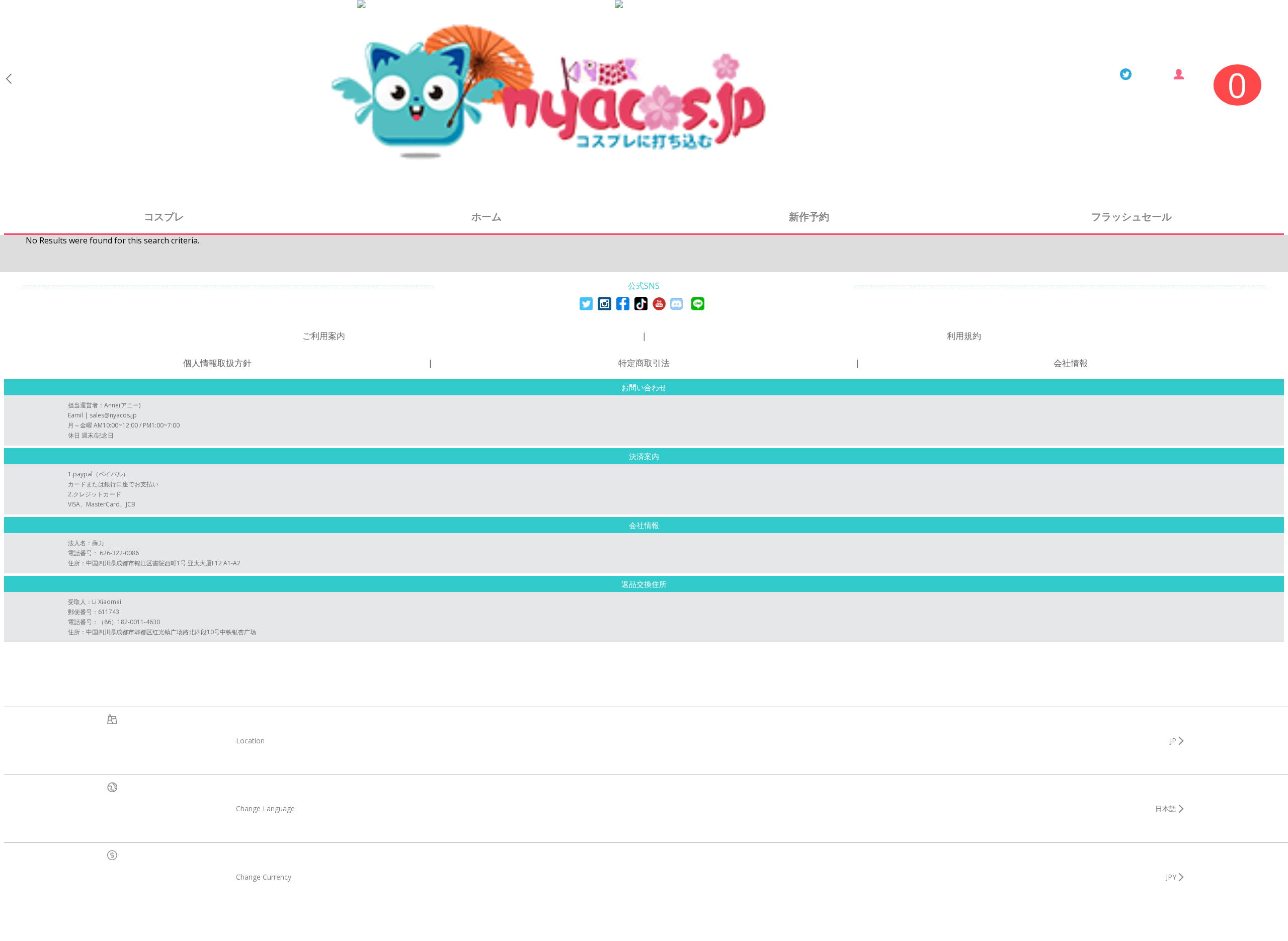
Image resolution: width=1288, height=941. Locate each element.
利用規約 (964, 335)
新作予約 (809, 216)
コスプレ (164, 216)
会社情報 (1071, 363)
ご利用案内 (323, 335)
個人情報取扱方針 (217, 363)
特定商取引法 (644, 363)
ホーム (486, 216)
